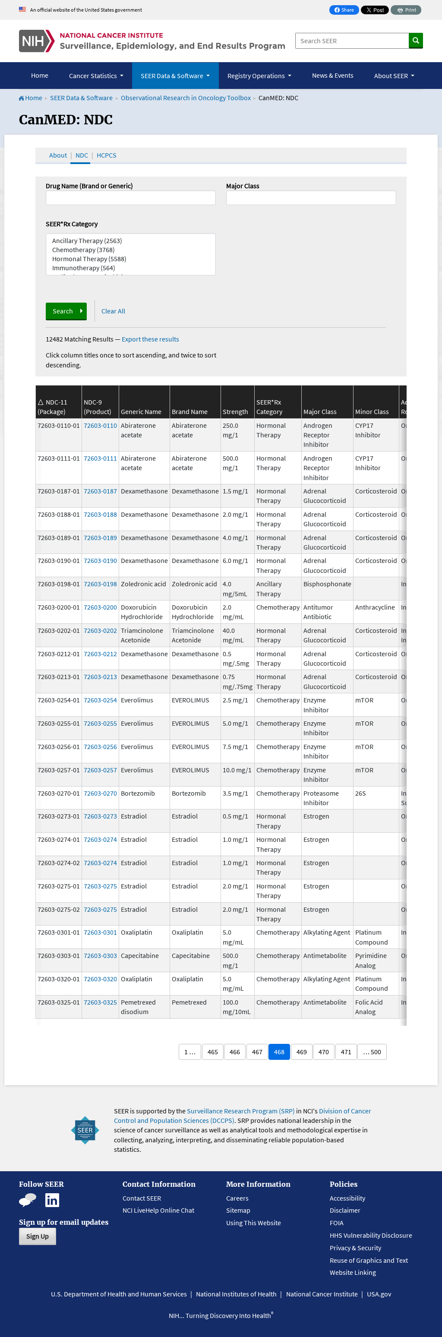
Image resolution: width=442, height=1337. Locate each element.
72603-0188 (100, 514)
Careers (237, 1198)
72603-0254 (100, 699)
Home (39, 75)
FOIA (337, 1222)
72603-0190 (100, 560)
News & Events (333, 75)
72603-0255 (100, 723)
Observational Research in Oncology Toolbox (186, 97)
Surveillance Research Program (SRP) (241, 1110)
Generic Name (141, 411)
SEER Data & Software (81, 97)
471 (346, 1051)
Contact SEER (142, 1198)
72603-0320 (100, 978)
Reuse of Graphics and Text (369, 1260)
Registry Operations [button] (256, 75)
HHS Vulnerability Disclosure (371, 1235)
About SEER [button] (391, 75)
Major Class (242, 185)
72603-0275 (100, 886)
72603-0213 (100, 676)
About (58, 155)
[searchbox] (231, 197)
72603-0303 (100, 955)
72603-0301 (100, 932)
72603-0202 (100, 630)
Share (346, 10)
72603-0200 (100, 607)
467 (257, 1051)
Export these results (150, 339)
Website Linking (353, 1272)
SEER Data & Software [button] (173, 75)
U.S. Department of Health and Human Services (119, 1294)
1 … (190, 1051)
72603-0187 (100, 491)
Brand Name (190, 411)
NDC (82, 155)
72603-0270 (100, 793)
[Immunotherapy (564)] (130, 267)
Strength (235, 411)
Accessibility (347, 1198)
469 (302, 1051)
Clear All (113, 311)
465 (213, 1051)
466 (235, 1051)
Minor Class (372, 411)
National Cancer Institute (322, 1294)
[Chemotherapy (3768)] (130, 249)
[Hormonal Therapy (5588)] (130, 258)
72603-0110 (100, 425)
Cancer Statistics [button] (93, 75)
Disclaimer (345, 1210)
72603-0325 (100, 1002)
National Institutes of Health (236, 1294)
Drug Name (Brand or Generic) (89, 185)
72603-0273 (100, 816)
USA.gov (379, 1294)
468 (279, 1051)
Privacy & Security (355, 1247)
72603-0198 (100, 583)
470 (324, 1051)
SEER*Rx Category (72, 223)
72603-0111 (100, 458)
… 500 (372, 1051)
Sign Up (37, 1236)
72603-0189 (100, 537)
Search (63, 311)
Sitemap (238, 1210)
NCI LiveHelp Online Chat (158, 1210)
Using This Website (253, 1222)
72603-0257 (100, 769)
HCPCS (107, 155)
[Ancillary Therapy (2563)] (130, 240)
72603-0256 (100, 746)
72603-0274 (100, 839)
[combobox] (311, 197)
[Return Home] (152, 41)
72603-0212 (100, 653)
